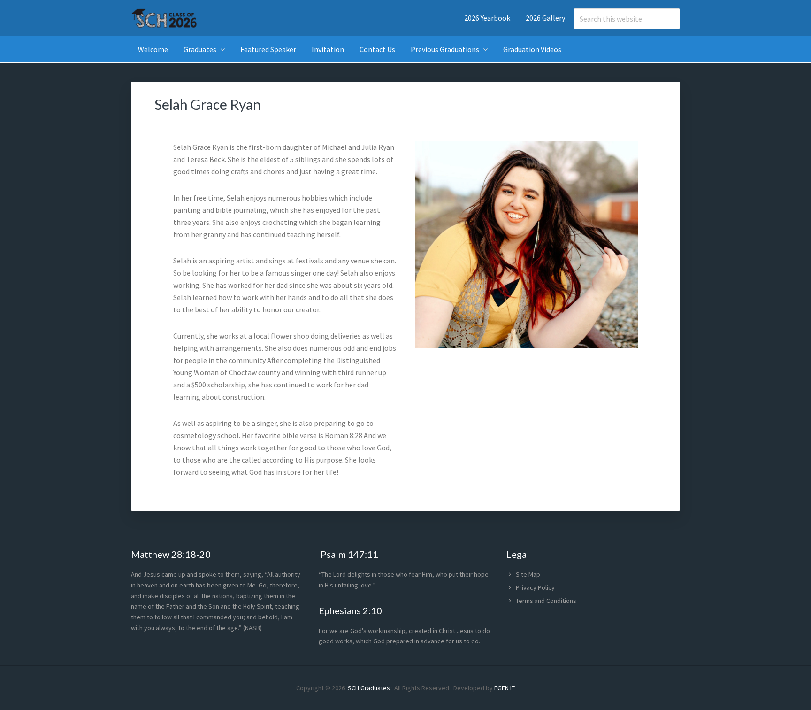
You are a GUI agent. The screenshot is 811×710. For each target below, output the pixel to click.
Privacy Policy (535, 587)
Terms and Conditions (546, 600)
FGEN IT (504, 688)
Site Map (528, 574)
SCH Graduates (369, 688)
